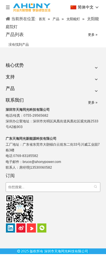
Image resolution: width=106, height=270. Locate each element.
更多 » (93, 34)
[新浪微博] (20, 228)
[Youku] (31, 228)
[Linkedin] (10, 228)
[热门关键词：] (95, 187)
